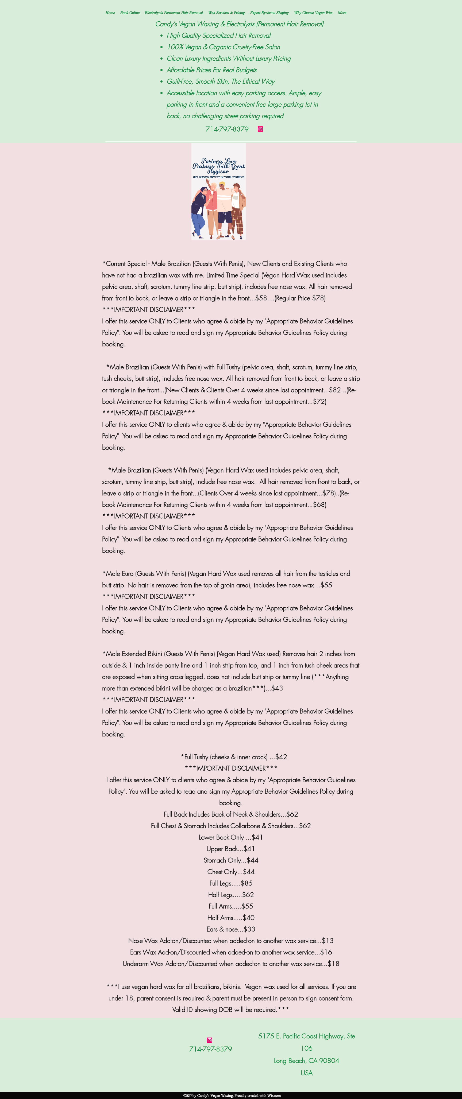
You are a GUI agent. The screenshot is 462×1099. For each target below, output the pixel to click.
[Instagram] (260, 129)
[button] (173, 13)
